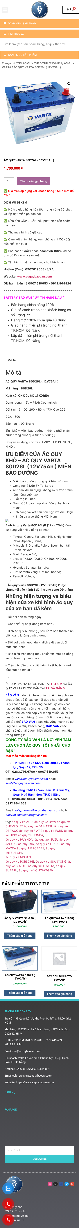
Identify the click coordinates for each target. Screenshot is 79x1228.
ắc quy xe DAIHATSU (38, 826)
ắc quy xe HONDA (30, 835)
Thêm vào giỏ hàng (33, 181)
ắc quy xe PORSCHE (20, 861)
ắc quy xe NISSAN (18, 857)
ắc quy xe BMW (45, 822)
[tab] (11, 360)
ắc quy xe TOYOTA (41, 866)
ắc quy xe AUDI (22, 822)
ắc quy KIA (26, 844)
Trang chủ (8, 63)
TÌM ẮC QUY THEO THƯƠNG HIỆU (39, 63)
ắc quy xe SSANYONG (51, 861)
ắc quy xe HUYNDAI (19, 839)
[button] (5, 10)
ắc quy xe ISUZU (46, 839)
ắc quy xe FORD (52, 830)
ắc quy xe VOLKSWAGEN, (36, 870)
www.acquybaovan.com (34, 276)
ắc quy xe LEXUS (48, 844)
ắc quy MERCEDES (30, 848)
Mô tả (12, 360)
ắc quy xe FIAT (29, 830)
